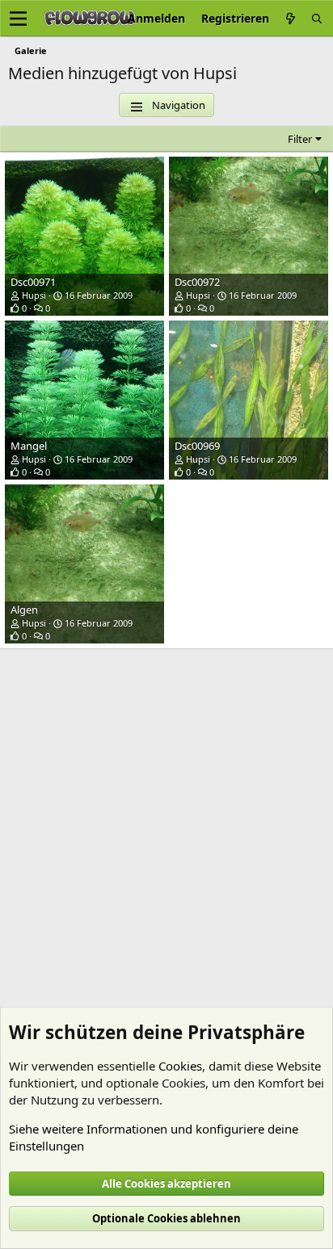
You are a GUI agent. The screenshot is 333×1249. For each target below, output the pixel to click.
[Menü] (18, 18)
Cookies (180, 1066)
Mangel (29, 445)
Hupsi (34, 295)
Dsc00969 (197, 445)
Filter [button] (300, 139)
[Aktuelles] (290, 18)
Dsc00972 (197, 282)
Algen (24, 609)
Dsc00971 (33, 282)
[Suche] (317, 18)
